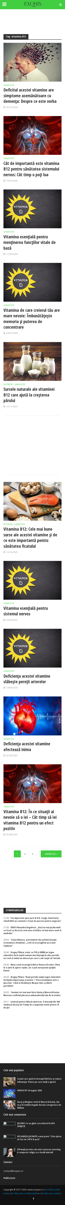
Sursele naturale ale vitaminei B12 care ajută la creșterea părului (29, 394)
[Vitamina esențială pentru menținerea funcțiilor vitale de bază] (32, 208)
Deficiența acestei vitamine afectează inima (26, 746)
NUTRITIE (8, 384)
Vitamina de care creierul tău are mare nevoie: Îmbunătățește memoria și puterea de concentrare (31, 318)
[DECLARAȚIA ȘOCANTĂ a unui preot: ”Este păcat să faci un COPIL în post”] (9, 1140)
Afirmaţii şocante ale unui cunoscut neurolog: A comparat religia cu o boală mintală (39, 1151)
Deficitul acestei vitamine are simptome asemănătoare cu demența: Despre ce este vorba (30, 95)
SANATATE (8, 85)
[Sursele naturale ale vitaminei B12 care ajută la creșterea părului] (32, 361)
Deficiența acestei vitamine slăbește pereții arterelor (26, 678)
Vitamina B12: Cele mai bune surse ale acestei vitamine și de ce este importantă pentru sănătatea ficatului (30, 537)
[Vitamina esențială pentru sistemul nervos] (32, 580)
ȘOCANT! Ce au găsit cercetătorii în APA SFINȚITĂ (36, 1125)
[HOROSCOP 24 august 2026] (9, 1093)
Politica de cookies (51, 1193)
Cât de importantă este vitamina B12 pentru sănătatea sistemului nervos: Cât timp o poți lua (31, 168)
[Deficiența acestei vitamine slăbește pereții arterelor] (32, 648)
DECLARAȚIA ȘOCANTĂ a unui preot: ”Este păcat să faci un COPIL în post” (39, 1138)
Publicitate (9, 1178)
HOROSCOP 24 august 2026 (29, 1090)
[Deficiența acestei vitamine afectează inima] (32, 715)
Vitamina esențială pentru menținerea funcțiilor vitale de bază (29, 242)
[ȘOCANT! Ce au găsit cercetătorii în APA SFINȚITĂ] (9, 1127)
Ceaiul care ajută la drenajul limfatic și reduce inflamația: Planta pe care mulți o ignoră (39, 1080)
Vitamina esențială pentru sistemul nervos (25, 611)
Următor (50, 854)
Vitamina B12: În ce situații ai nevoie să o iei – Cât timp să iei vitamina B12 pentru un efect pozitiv (30, 820)
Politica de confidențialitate (26, 1193)
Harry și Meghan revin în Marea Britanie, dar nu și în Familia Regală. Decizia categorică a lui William (39, 1104)
